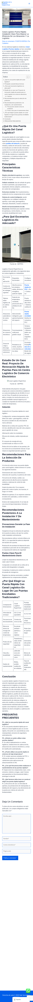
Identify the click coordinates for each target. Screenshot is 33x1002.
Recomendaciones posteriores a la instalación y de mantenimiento (14, 103)
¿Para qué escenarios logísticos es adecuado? (14, 87)
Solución (9, 96)
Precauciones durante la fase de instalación (15, 107)
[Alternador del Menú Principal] (29, 4)
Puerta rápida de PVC (28, 287)
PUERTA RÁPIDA (21, 41)
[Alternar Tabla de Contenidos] (27, 77)
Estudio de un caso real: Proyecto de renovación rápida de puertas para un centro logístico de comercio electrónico (15, 92)
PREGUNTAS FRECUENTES (12, 121)
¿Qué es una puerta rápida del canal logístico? (14, 80)
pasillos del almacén (13, 143)
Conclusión (7, 119)
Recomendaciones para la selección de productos (15, 99)
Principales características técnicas (14, 84)
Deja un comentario (8, 41)
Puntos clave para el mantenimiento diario (18, 110)
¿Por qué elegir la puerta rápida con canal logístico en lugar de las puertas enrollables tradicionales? (16, 114)
